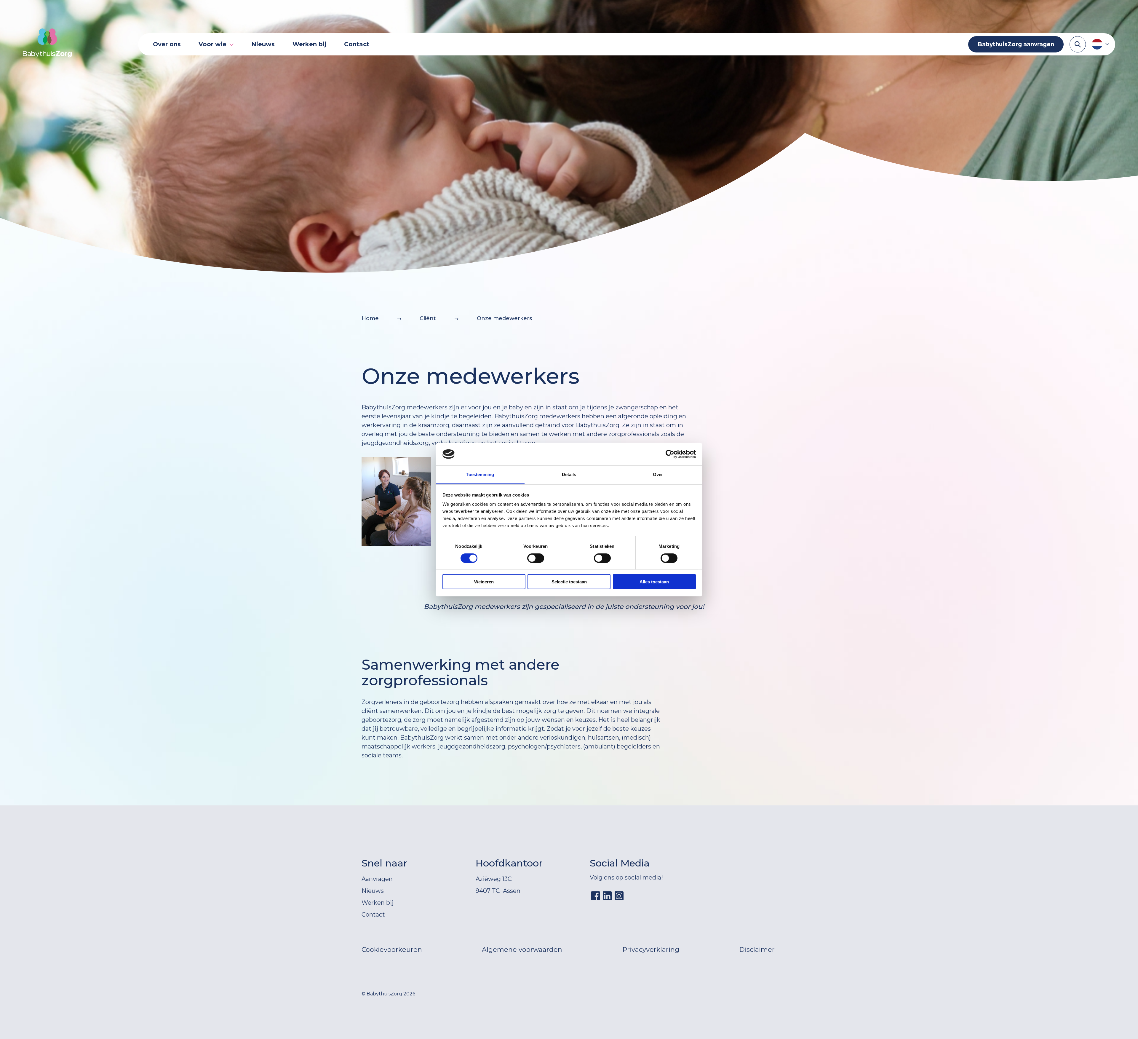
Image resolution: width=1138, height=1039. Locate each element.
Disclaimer (757, 950)
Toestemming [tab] (480, 474)
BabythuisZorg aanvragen (1016, 44)
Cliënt (428, 318)
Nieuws (263, 44)
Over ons (167, 44)
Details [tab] (569, 474)
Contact (356, 44)
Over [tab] (658, 474)
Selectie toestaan (569, 581)
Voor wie (212, 44)
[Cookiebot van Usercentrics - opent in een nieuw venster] (670, 454)
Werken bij (309, 44)
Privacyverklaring (650, 950)
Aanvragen (377, 878)
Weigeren (484, 581)
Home (370, 318)
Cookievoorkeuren (392, 950)
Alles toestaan (654, 581)
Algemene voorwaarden (522, 950)
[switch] (535, 558)
